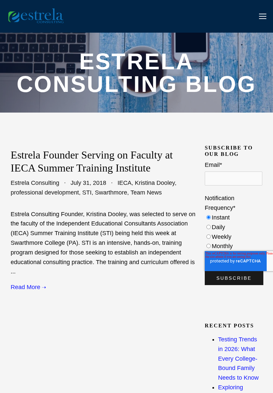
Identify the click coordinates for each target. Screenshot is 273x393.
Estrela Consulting (35, 183)
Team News (146, 192)
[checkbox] (233, 232)
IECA (125, 183)
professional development (45, 192)
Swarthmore (111, 192)
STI (87, 192)
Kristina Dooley (155, 183)
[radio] (233, 217)
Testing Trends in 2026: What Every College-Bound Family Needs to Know (238, 358)
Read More (25, 287)
